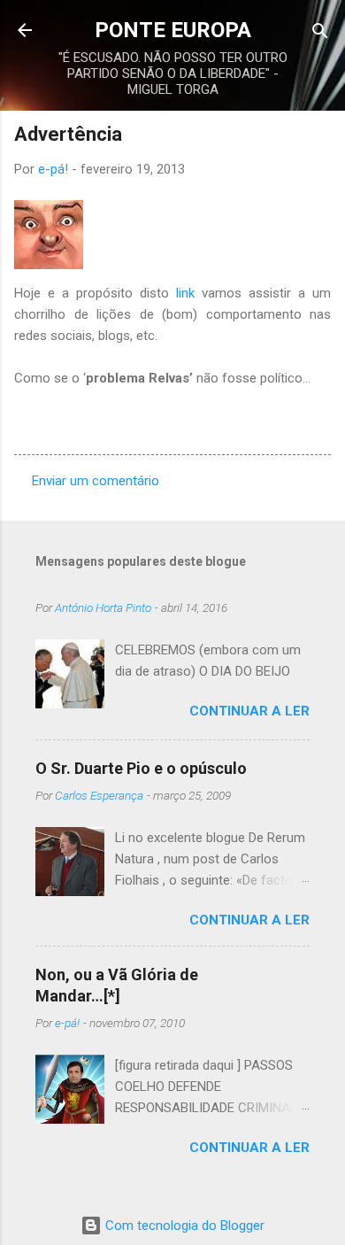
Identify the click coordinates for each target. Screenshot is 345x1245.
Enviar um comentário (95, 481)
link (185, 293)
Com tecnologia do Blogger (183, 1225)
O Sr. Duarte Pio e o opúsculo (141, 768)
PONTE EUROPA (173, 30)
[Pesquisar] (320, 32)
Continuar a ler (249, 711)
